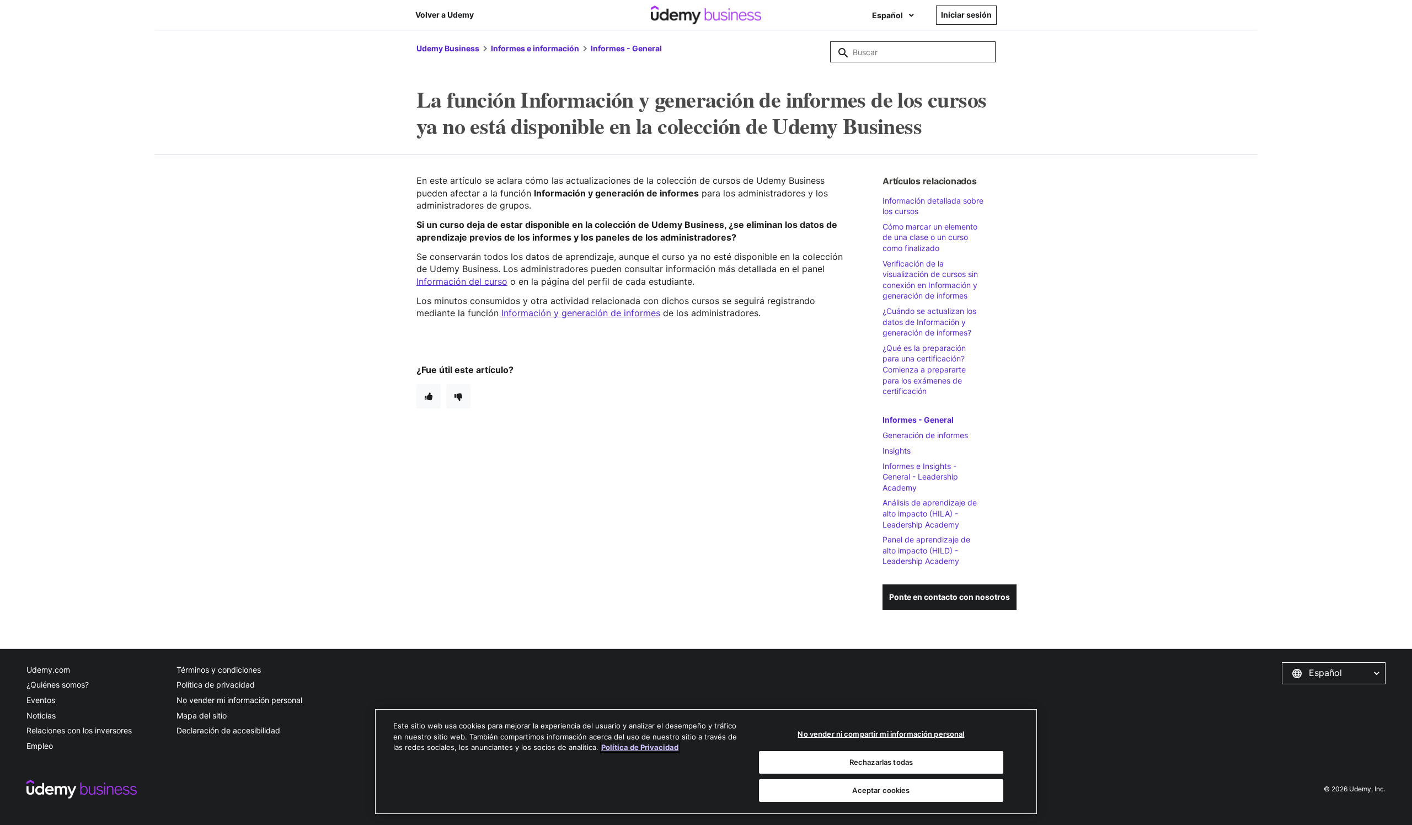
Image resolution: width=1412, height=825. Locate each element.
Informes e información (535, 48)
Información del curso (461, 281)
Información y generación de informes (580, 312)
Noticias (41, 715)
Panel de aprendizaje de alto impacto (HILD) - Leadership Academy (926, 550)
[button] (1334, 673)
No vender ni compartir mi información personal (881, 734)
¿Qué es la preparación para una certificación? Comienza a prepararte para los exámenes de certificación (924, 369)
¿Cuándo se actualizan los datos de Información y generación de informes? (929, 321)
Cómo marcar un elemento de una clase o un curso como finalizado (929, 237)
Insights (896, 450)
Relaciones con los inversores (79, 730)
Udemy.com (48, 669)
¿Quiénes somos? (57, 684)
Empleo (39, 746)
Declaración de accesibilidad (228, 730)
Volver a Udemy (444, 14)
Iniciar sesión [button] (966, 14)
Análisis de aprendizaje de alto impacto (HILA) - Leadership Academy (929, 513)
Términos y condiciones (218, 669)
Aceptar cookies (881, 790)
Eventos (40, 700)
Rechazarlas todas (881, 762)
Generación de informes (925, 435)
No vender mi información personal (239, 700)
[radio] (428, 396)
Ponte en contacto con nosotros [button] (949, 597)
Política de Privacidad (639, 747)
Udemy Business (447, 48)
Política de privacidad (215, 684)
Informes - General (626, 48)
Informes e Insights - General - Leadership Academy (920, 476)
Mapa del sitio (201, 715)
